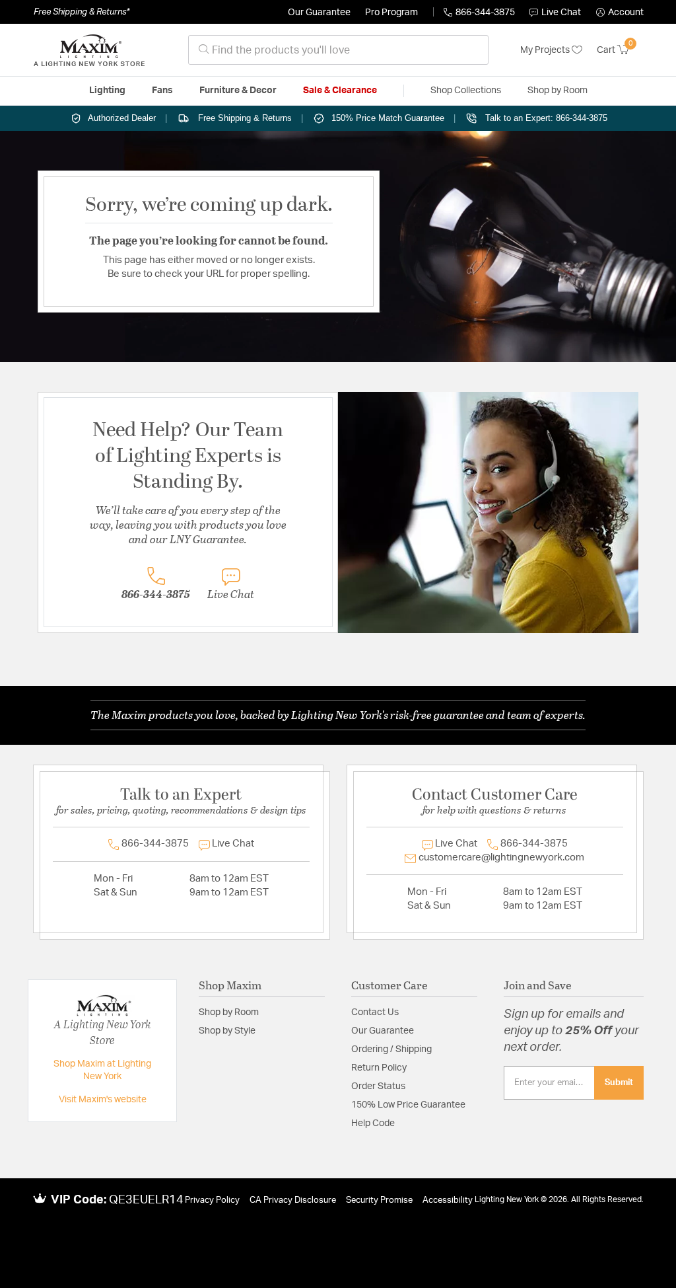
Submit (619, 1082)
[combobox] (338, 50)
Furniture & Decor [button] (238, 90)
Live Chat (561, 12)
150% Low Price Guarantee (408, 1105)
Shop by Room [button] (557, 90)
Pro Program (391, 12)
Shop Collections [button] (465, 90)
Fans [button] (162, 90)
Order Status (378, 1086)
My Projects (546, 50)
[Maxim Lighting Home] (89, 50)
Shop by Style (227, 1031)
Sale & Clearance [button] (340, 90)
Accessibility (447, 1200)
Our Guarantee (319, 12)
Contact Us (375, 1012)
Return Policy (379, 1068)
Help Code (373, 1123)
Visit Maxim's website (103, 1099)
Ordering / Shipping (391, 1049)
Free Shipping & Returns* (81, 12)
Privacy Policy (212, 1200)
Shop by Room (229, 1012)
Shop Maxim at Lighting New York (102, 1070)
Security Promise (379, 1200)
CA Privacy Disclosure (293, 1200)
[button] (620, 12)
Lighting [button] (107, 90)
